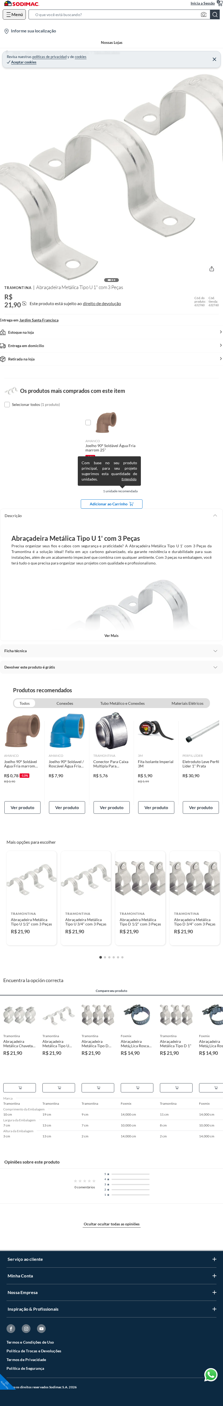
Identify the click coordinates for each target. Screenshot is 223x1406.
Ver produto (22, 807)
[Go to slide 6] (122, 957)
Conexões (65, 703)
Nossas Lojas (111, 42)
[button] (126, 14)
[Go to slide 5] (118, 957)
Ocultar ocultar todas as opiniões (112, 1224)
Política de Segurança (25, 1368)
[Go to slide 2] (105, 957)
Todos (25, 703)
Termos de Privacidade (26, 1359)
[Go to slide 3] (109, 957)
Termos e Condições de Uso (30, 1342)
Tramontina (18, 288)
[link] (22, 763)
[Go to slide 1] (100, 957)
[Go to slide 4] (114, 957)
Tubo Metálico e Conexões (122, 703)
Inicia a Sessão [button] (203, 3)
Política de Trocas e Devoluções (34, 1351)
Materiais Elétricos (187, 703)
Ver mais (111, 635)
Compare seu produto (111, 991)
